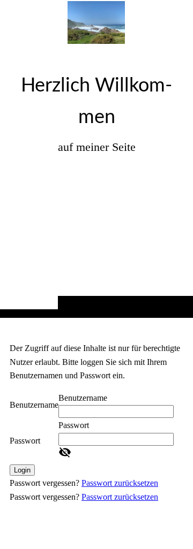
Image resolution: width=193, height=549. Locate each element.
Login (22, 470)
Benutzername (34, 404)
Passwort (25, 440)
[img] (96, 180)
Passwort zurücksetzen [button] (119, 482)
